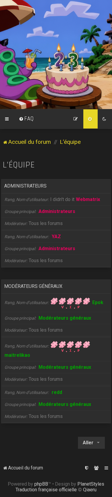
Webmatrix (88, 199)
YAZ (56, 236)
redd (57, 392)
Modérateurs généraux (33, 286)
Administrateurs (25, 186)
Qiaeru (89, 490)
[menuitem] (26, 119)
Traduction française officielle (46, 490)
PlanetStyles (90, 484)
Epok (97, 302)
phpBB (41, 484)
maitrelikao (17, 355)
